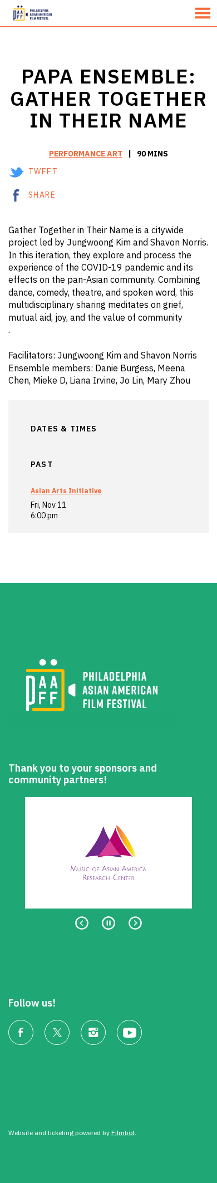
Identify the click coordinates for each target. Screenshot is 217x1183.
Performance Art (85, 154)
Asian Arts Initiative (66, 491)
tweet (43, 171)
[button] (203, 13)
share (42, 195)
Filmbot (123, 1132)
